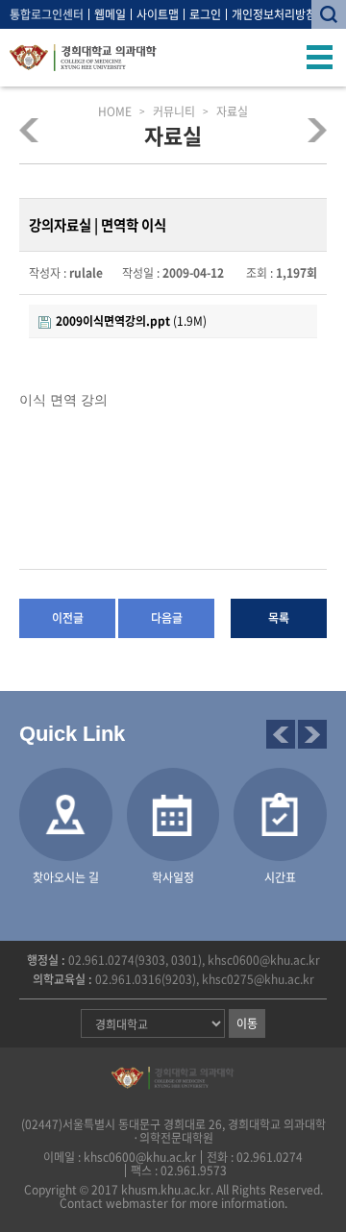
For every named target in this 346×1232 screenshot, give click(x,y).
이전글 (68, 618)
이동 (247, 1023)
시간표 (280, 877)
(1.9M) (131, 321)
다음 (312, 734)
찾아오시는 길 (66, 877)
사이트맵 (157, 14)
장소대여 (311, 130)
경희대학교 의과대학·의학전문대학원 (83, 57)
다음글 (167, 618)
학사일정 (173, 877)
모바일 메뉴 (320, 57)
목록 (278, 618)
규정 (34, 130)
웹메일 (110, 14)
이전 (280, 734)
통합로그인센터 (47, 14)
